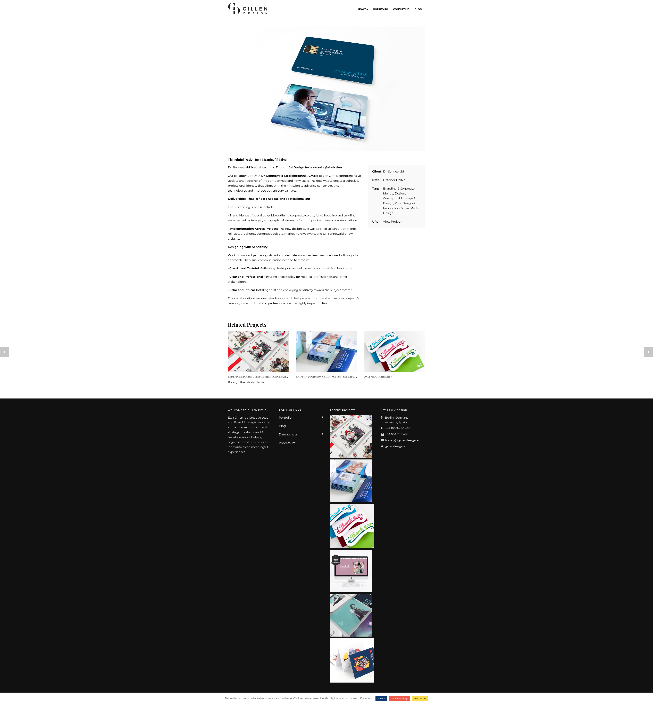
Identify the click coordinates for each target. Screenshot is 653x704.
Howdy (363, 9)
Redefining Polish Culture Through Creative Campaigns (265, 376)
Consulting (401, 9)
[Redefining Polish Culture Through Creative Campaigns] (258, 351)
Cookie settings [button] (399, 698)
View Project (392, 221)
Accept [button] (381, 698)
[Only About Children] (394, 351)
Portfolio (380, 9)
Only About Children (378, 376)
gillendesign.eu (396, 446)
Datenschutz (288, 434)
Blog (418, 9)
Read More (420, 698)
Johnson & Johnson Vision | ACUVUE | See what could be (332, 376)
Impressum (287, 443)
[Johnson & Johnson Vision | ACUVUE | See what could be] (326, 351)
